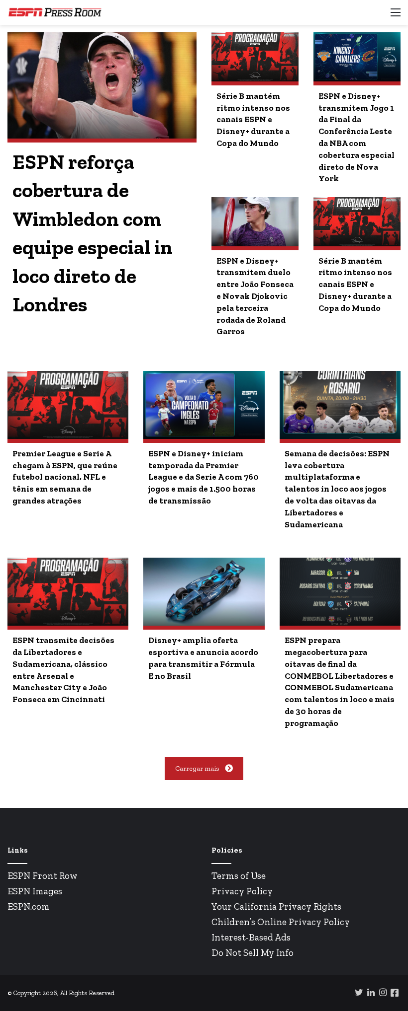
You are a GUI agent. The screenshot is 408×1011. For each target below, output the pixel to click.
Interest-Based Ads (251, 937)
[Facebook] (395, 993)
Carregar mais (197, 768)
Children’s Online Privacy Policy (280, 922)
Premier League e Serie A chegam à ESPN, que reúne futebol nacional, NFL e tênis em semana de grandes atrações (64, 477)
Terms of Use (238, 875)
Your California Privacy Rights (276, 906)
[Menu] (396, 16)
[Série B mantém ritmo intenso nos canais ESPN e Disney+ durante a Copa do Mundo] (255, 56)
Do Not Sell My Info (252, 952)
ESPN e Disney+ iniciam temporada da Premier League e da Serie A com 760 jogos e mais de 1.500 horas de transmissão (203, 477)
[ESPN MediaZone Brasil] (54, 12)
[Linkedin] (371, 992)
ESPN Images (34, 891)
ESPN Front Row (42, 875)
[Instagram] (383, 992)
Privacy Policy (242, 891)
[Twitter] (359, 992)
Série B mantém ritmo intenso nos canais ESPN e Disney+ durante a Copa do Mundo (253, 119)
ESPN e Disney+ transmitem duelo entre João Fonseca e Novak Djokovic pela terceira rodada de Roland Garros (255, 296)
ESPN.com (28, 906)
